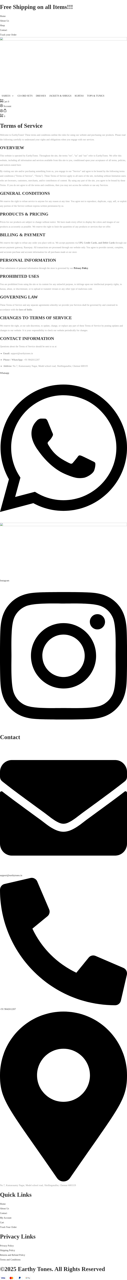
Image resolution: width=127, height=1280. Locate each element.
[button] (8, 96)
